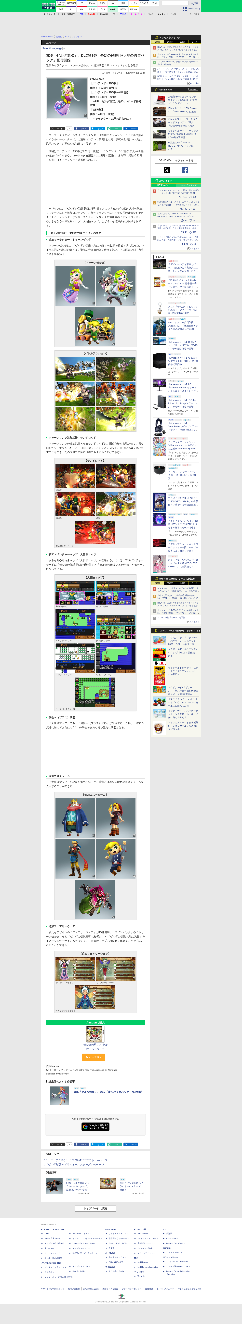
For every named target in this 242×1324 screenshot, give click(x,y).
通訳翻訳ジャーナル (146, 1243)
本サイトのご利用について (53, 1289)
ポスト (60, 129)
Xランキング (165, 180)
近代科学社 (110, 1267)
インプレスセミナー (81, 1248)
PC (114, 14)
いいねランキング (188, 185)
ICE (164, 1229)
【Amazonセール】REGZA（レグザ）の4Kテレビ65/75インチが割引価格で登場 (183, 345)
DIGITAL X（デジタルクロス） (85, 1253)
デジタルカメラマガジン (55, 1267)
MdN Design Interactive (147, 1267)
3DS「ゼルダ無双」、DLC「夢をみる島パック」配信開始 (108, 1091)
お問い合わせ (74, 1289)
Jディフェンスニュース (147, 1238)
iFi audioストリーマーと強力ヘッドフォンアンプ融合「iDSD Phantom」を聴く (183, 122)
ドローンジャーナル (53, 1253)
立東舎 (112, 1248)
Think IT (48, 1233)
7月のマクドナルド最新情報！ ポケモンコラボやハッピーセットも (180, 631)
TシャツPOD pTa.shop (177, 1261)
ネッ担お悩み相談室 (53, 1258)
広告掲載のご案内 (91, 1289)
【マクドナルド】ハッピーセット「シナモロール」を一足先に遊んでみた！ (183, 714)
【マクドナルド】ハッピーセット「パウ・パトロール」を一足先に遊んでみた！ (183, 702)
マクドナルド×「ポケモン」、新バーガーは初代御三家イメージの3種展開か (183, 690)
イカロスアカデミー (146, 1253)
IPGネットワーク (170, 1257)
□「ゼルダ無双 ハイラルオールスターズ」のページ (74, 1164)
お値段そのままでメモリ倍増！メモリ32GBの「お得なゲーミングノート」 (182, 99)
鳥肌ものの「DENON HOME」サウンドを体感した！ (182, 145)
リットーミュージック (118, 1233)
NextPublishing (79, 1271)
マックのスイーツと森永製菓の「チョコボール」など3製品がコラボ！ (183, 725)
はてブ (100, 129)
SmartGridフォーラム (81, 1233)
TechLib (141, 1276)
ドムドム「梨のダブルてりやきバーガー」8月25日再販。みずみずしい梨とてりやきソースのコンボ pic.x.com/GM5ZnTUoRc (178, 240)
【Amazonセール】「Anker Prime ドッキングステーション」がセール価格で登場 (183, 403)
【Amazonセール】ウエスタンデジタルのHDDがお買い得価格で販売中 (183, 361)
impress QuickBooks (175, 1243)
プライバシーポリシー (132, 1289)
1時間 (157, 42)
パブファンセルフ (174, 1252)
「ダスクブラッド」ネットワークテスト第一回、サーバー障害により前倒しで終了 (183, 547)
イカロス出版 (140, 1229)
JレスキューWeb (144, 1248)
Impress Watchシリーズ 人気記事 (177, 578)
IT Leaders (49, 1248)
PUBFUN (167, 1248)
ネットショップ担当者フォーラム (87, 1238)
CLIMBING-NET (116, 1262)
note (116, 129)
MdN (136, 1258)
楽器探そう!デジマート (119, 1238)
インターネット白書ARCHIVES (58, 1277)
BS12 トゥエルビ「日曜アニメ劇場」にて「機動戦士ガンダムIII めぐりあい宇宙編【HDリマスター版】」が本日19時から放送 (178, 79)
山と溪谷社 (110, 1253)
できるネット (50, 1272)
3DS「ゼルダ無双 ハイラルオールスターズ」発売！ (131, 1186)
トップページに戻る (95, 1208)
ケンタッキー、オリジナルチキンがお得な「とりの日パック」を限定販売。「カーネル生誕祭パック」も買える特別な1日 (178, 591)
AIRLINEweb (143, 1233)
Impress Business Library (83, 1243)
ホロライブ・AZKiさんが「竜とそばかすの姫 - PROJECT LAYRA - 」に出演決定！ (183, 563)
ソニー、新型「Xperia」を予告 (171, 617)
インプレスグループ (165, 1289)
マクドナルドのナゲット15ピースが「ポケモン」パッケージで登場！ (183, 671)
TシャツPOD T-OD (118, 1243)
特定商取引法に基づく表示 (189, 1289)
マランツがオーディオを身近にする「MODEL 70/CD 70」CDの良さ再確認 (183, 134)
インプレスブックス (81, 1266)
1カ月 (194, 42)
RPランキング (163, 185)
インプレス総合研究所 (54, 1243)
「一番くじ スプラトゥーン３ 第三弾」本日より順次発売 (182, 475)
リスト (69, 129)
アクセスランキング (169, 37)
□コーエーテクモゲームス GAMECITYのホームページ (75, 1160)
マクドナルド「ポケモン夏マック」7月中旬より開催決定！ (183, 652)
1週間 (182, 42)
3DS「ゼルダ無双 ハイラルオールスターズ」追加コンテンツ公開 (78, 1186)
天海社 (169, 1233)
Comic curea (172, 1238)
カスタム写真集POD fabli (178, 1266)
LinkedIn (133, 129)
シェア (83, 129)
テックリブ (139, 1272)
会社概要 (149, 1289)
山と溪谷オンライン (117, 1257)
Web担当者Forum (52, 1238)
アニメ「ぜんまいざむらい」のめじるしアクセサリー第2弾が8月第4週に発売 (183, 310)
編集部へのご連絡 (110, 1289)
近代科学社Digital (116, 1271)
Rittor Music (111, 1229)
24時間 (170, 42)
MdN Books (142, 1262)
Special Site (166, 89)
